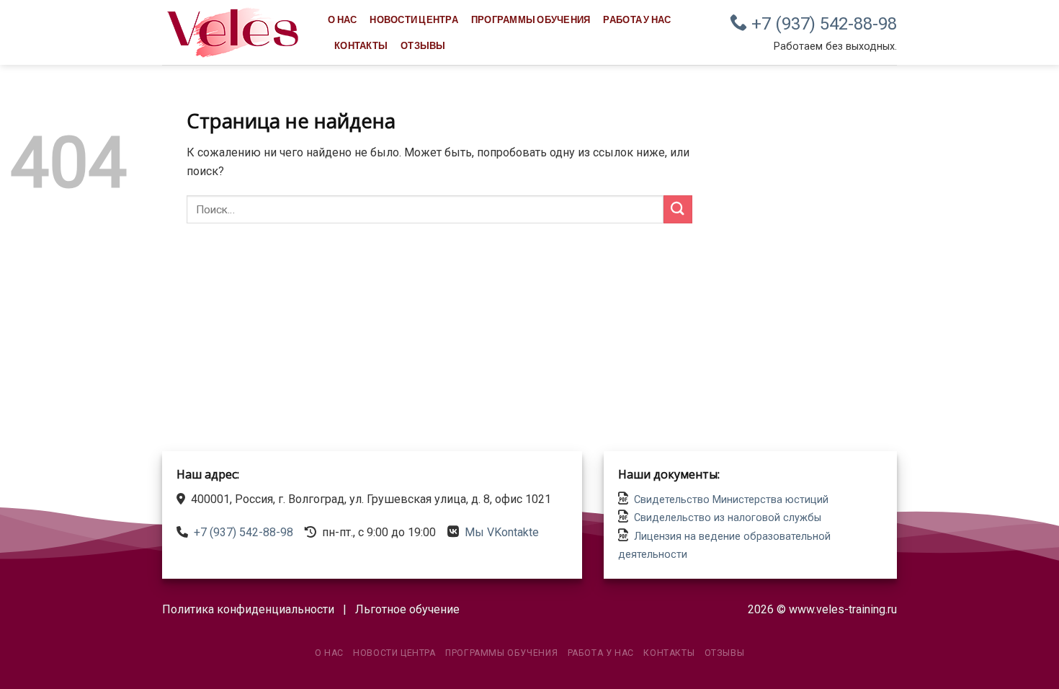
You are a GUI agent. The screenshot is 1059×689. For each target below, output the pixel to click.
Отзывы (423, 45)
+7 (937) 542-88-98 (822, 24)
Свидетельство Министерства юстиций (731, 500)
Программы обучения (531, 19)
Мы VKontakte (502, 532)
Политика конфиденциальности (248, 609)
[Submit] (677, 209)
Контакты (361, 45)
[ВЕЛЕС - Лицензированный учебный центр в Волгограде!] (234, 32)
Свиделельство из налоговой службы (727, 518)
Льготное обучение (407, 609)
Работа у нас (637, 19)
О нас (342, 19)
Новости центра (414, 19)
